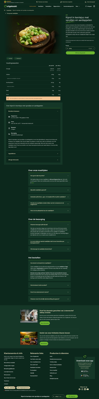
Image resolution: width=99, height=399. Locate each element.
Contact (6, 384)
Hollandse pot (53, 373)
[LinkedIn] (85, 389)
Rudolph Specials (54, 378)
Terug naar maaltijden (12, 13)
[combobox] (80, 48)
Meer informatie (45, 323)
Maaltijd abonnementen (56, 359)
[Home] (11, 6)
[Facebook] (79, 389)
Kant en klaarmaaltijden (56, 365)
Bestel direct (44, 344)
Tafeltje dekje (53, 362)
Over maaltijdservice (35, 362)
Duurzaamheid (33, 376)
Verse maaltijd (53, 370)
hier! (33, 182)
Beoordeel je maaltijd (9, 363)
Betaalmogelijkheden (9, 369)
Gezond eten (53, 367)
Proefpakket (33, 370)
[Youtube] (88, 389)
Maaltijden (9, 10)
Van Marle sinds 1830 (35, 359)
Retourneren (7, 375)
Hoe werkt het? (34, 365)
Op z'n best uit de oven (9, 378)
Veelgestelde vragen (9, 366)
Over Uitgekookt (34, 356)
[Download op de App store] (85, 371)
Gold (51, 356)
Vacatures (6, 381)
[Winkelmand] (94, 6)
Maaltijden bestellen (35, 367)
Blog (51, 376)
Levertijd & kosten (8, 372)
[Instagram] (82, 389)
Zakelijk (32, 373)
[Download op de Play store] (84, 375)
